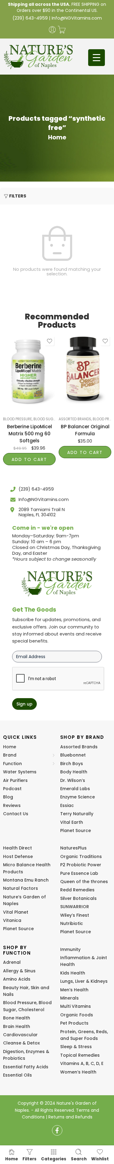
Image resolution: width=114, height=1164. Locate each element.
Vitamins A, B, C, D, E (81, 1063)
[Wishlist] (49, 341)
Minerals (69, 998)
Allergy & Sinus (19, 971)
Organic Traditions (81, 856)
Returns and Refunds (70, 1117)
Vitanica (12, 920)
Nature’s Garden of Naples (24, 900)
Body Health (73, 772)
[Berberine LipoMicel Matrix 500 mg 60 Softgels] (29, 370)
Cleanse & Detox (21, 1043)
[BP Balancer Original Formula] (85, 370)
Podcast (12, 789)
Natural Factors (20, 888)
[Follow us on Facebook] (57, 1130)
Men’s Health (74, 990)
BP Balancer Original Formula (85, 430)
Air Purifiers (15, 780)
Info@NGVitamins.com (77, 18)
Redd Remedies (77, 890)
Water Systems (19, 772)
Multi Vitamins (75, 1006)
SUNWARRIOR (74, 907)
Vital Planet (15, 912)
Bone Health (16, 1018)
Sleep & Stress (76, 1047)
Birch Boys (71, 764)
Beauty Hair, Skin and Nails (26, 991)
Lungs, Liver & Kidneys (84, 981)
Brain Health (16, 1026)
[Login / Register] (52, 29)
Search (79, 1158)
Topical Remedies (80, 1055)
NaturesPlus (73, 848)
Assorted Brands (75, 419)
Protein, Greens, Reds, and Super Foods (84, 1035)
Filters (17, 196)
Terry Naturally (76, 814)
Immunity (70, 949)
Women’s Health (78, 1072)
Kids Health (72, 973)
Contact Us (15, 814)
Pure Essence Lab (79, 873)
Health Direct (17, 848)
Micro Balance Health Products (26, 868)
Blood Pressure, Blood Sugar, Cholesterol (43, 419)
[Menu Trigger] (96, 57)
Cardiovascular (20, 1035)
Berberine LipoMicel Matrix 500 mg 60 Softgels (29, 433)
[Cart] (61, 29)
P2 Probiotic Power (80, 865)
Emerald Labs (75, 789)
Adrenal (12, 962)
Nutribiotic (71, 923)
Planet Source (75, 830)
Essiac (67, 805)
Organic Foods (76, 1015)
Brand (9, 755)
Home (57, 137)
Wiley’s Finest (74, 915)
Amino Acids (16, 979)
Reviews (12, 805)
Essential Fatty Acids (25, 1067)
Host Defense (18, 856)
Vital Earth (71, 822)
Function (12, 764)
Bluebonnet (73, 755)
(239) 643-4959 (30, 18)
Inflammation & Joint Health (83, 961)
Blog (8, 797)
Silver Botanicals (78, 898)
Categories (53, 1158)
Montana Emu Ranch (26, 880)
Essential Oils (17, 1075)
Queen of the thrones (84, 882)
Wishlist (100, 1158)
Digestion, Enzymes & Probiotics (26, 1054)
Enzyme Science (77, 797)
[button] (29, 459)
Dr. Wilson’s (72, 780)
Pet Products (74, 1023)
